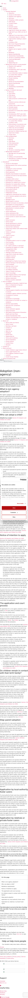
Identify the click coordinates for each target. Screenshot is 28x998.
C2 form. (20, 717)
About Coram (9, 324)
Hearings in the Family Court (13, 252)
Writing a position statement (13, 280)
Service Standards (11, 339)
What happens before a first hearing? (16, 274)
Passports (11, 47)
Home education (10, 191)
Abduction (11, 13)
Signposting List (13, 62)
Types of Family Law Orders (13, 271)
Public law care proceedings (16, 127)
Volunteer (8, 329)
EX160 (9, 620)
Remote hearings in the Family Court (16, 262)
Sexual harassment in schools (14, 223)
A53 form (19, 711)
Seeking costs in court (12, 266)
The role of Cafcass (11, 268)
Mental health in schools (12, 201)
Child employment (14, 143)
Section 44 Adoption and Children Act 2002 (12, 538)
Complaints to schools (12, 170)
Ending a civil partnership (15, 156)
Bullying (11, 139)
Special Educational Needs (13, 225)
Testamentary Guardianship (16, 56)
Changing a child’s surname (16, 20)
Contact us (9, 327)
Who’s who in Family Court (13, 276)
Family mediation (13, 28)
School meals (9, 221)
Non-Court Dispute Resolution (17, 44)
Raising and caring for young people (15, 64)
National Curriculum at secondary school (17, 203)
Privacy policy (16, 956)
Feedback (8, 333)
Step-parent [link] (6, 407)
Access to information (15, 15)
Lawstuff (8, 355)
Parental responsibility (15, 45)
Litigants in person (11, 256)
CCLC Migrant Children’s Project (14, 353)
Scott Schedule (10, 264)
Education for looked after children (18, 110)
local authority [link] (16, 410)
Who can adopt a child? (8, 884)
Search (2, 360)
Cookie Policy (9, 343)
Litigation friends (10, 257)
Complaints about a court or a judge (16, 240)
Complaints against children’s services (16, 293)
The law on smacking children (17, 57)
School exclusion (10, 220)
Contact (11, 25)
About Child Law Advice (12, 322)
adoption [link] (9, 394)
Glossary (8, 345)
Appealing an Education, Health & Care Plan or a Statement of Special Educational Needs (16, 285)
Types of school (10, 235)
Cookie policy (10, 958)
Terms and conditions (6, 956)
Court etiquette (10, 244)
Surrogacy (11, 85)
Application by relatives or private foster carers (13, 902)
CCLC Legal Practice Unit (13, 351)
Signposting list (10, 336)
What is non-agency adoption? (10, 882)
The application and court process (11, 891)
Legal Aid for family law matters (17, 30)
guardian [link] (7, 655)
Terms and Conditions (12, 338)
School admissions (11, 211)
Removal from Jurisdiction (13, 305)
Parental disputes (10, 11)
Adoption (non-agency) (15, 16)
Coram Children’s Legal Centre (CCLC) (16, 350)
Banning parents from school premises (16, 165)
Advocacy (11, 18)
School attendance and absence (14, 215)
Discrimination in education (13, 180)
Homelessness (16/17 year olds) (17, 69)
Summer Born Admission (12, 227)
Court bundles (9, 242)
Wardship (11, 61)
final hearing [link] (11, 642)
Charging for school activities (14, 168)
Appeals (8, 239)
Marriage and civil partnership (17, 153)
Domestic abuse (13, 26)
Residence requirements (8, 886)
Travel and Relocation (14, 59)
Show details (20, 503)
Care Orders (12, 93)
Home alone (12, 112)
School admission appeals (13, 309)
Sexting (11, 148)
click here (19, 934)
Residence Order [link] (15, 849)
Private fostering (13, 78)
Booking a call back (11, 326)
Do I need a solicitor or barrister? (15, 245)
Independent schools (11, 192)
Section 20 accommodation (16, 81)
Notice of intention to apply (9, 888)
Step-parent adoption (7, 897)
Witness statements (11, 278)
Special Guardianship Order (13, 315)
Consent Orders (13, 23)
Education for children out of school (15, 182)
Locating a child (13, 42)
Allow (14, 508)
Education (5, 162)
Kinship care (12, 68)
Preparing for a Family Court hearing (16, 261)
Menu (5, 3)
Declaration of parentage (12, 298)
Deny (14, 517)
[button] (14, 6)
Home (4, 8)
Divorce (11, 155)
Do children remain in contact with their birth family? (14, 894)
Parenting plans (10, 259)
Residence (11, 52)
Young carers (12, 134)
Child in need (12, 97)
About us (5, 321)
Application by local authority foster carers (13, 899)
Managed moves (10, 199)
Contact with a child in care (16, 105)
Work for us (9, 331)
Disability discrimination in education (16, 174)
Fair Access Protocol (11, 189)
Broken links (9, 334)
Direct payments (13, 109)
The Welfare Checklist (12, 269)
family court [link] (11, 612)
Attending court (7, 237)
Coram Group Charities (12, 356)
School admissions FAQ (12, 213)
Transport (8, 233)
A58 (6, 610)
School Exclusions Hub (9, 358)
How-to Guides (7, 281)
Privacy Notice (10, 341)
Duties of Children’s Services (13, 90)
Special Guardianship (14, 54)
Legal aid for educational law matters (16, 194)
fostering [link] (9, 798)
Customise (13, 512)
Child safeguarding (11, 136)
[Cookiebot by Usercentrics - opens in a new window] (20, 480)
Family (4, 9)
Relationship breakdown (12, 151)
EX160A (16, 620)
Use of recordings (11, 273)
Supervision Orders (14, 133)
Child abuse (12, 21)
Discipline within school (12, 179)
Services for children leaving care (18, 131)
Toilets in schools (10, 232)
